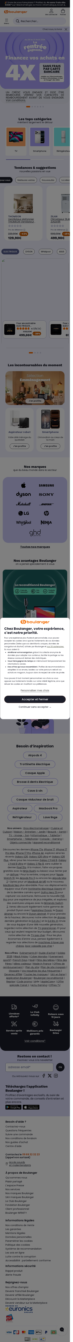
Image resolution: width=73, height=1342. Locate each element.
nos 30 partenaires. (55, 646)
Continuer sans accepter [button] (35, 707)
